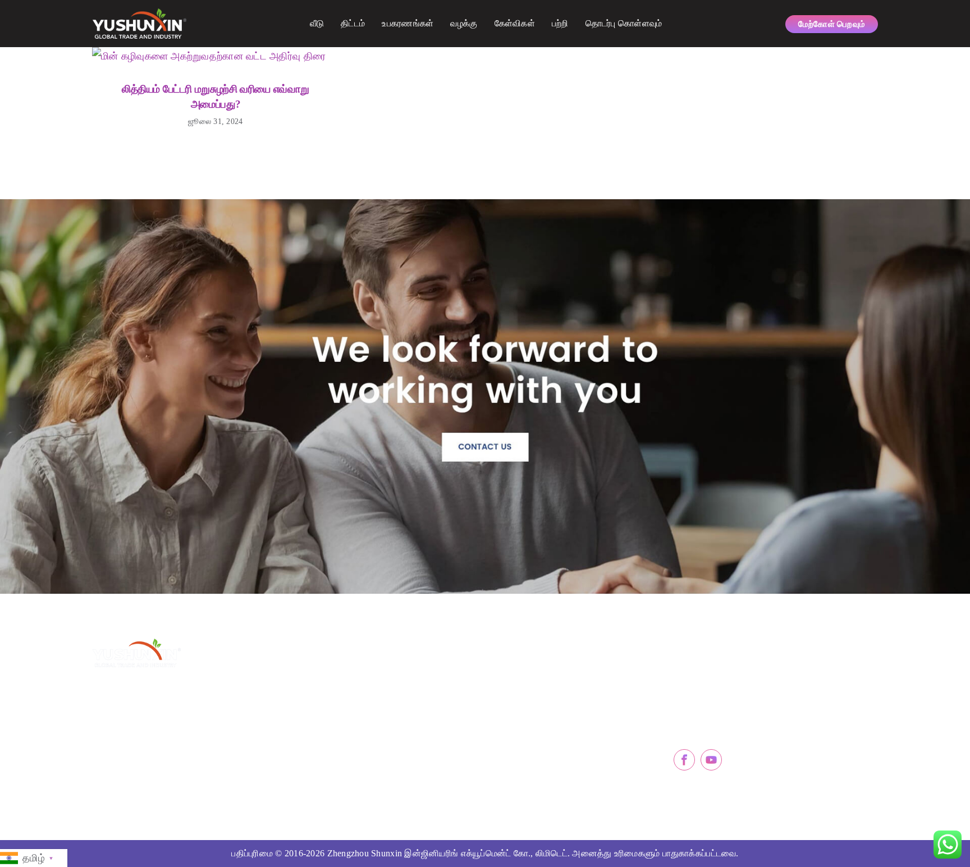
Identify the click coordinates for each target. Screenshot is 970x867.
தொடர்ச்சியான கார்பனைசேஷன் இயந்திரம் (571, 680)
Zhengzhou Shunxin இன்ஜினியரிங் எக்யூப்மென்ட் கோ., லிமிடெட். (448, 853)
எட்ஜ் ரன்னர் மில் (530, 730)
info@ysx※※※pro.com (731, 696)
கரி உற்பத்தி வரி (356, 730)
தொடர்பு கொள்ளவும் (623, 23)
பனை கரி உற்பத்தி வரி (367, 705)
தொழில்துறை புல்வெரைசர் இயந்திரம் (567, 754)
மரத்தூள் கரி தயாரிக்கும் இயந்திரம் (392, 680)
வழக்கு (463, 23)
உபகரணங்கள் (407, 23)
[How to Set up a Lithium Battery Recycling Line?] (209, 56)
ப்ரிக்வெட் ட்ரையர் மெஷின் (548, 705)
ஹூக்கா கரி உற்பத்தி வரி (372, 754)
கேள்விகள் (515, 23)
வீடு (317, 23)
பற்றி (560, 23)
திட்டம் (353, 23)
